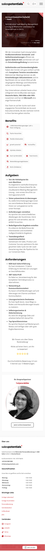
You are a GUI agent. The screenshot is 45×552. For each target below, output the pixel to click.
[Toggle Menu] (41, 4)
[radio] (17, 354)
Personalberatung (7, 504)
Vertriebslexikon (7, 508)
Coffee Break (6, 511)
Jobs (3, 515)
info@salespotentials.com (10, 464)
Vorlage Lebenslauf (7, 497)
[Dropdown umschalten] (28, 4)
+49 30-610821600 (7, 461)
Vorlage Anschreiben (8, 501)
